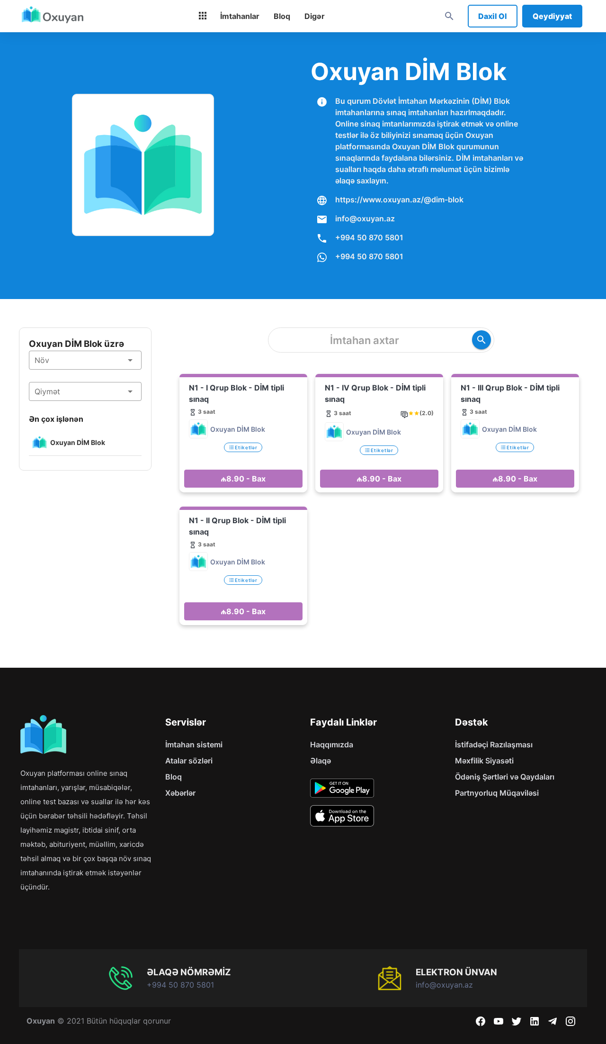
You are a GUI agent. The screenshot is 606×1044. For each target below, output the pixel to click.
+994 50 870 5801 (369, 237)
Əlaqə (320, 760)
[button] (85, 360)
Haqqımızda (331, 744)
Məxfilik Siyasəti (484, 760)
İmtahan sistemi (194, 744)
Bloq (173, 776)
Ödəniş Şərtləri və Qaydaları (504, 776)
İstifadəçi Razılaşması (494, 744)
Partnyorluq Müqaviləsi (497, 793)
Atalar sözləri (189, 760)
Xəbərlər (180, 793)
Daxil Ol (492, 16)
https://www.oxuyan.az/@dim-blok (399, 199)
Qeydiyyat (552, 16)
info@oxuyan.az (365, 218)
